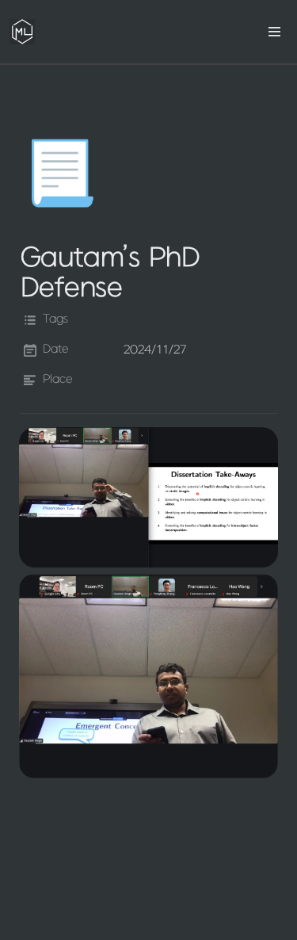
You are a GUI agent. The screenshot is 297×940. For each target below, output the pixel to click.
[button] (275, 32)
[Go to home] (22, 31)
